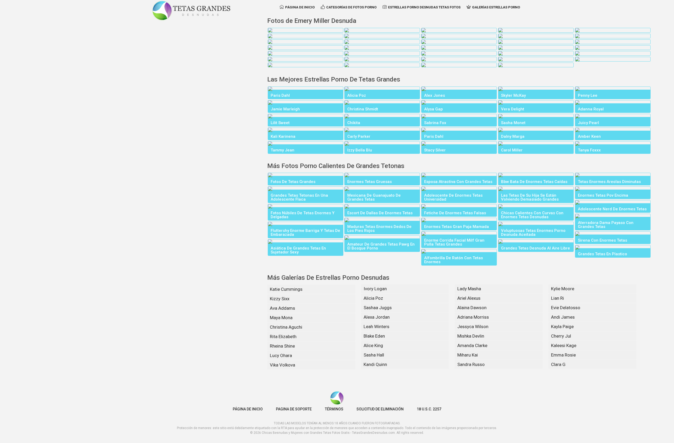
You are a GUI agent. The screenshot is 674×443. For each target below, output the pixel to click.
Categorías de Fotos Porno (351, 7)
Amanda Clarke (472, 345)
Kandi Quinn (375, 364)
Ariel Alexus (468, 298)
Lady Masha (469, 288)
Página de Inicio (300, 7)
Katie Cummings (286, 289)
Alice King (373, 345)
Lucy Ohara (281, 355)
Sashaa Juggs (378, 307)
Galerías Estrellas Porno (496, 7)
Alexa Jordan (377, 317)
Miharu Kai (467, 355)
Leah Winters (376, 326)
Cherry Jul (561, 336)
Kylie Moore (562, 288)
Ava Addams (282, 308)
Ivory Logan (375, 288)
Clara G (558, 364)
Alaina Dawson (472, 307)
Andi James (563, 317)
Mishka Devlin (470, 336)
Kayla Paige (562, 326)
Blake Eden (374, 336)
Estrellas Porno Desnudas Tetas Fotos (424, 7)
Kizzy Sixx (279, 298)
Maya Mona (281, 317)
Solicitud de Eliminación (380, 409)
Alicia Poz (373, 298)
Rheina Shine (282, 346)
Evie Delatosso (565, 307)
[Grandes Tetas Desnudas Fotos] (191, 10)
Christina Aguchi (286, 327)
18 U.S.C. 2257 (429, 409)
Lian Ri (557, 298)
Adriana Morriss (473, 317)
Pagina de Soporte (294, 409)
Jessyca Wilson (472, 326)
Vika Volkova (282, 365)
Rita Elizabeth (283, 336)
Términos (334, 409)
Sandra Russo (471, 364)
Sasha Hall (374, 355)
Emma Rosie (563, 355)
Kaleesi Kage (563, 345)
